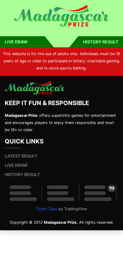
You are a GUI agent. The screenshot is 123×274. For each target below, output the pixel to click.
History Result (100, 41)
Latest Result (21, 155)
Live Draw (16, 41)
